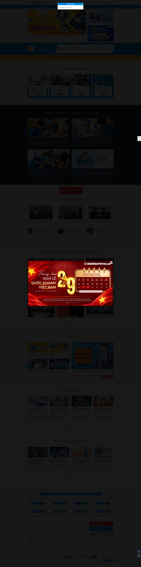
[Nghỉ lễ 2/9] (70, 283)
